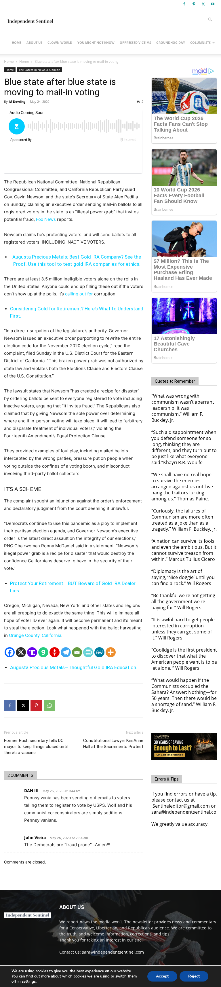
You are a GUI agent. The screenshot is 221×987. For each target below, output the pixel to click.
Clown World (59, 42)
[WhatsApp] (49, 705)
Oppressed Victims (135, 42)
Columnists (200, 42)
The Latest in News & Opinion (39, 70)
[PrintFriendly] (88, 652)
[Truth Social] (32, 652)
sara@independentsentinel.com (113, 952)
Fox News (46, 219)
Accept (162, 976)
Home (16, 42)
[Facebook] (184, 4)
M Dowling (17, 101)
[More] (111, 652)
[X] (203, 4)
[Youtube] (212, 4)
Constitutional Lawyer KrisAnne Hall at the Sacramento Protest (113, 743)
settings (29, 981)
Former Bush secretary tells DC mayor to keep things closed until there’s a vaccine (36, 746)
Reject (194, 976)
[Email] (77, 652)
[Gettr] (54, 652)
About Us (34, 42)
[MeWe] (99, 652)
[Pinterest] (193, 4)
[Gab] (43, 652)
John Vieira (35, 837)
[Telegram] (66, 652)
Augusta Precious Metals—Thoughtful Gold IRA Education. (73, 667)
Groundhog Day (170, 42)
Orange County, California (35, 635)
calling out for (79, 294)
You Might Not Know (96, 42)
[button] (210, 19)
